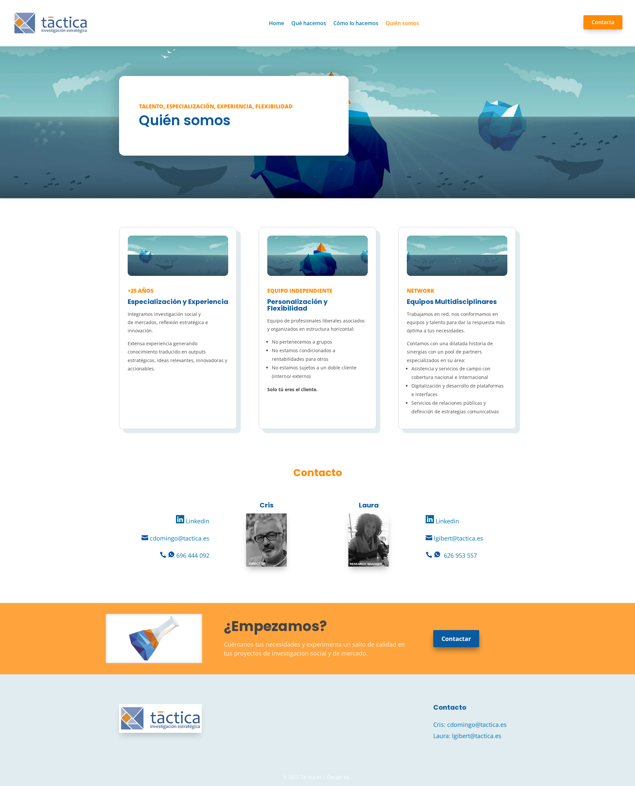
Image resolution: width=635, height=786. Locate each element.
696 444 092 (192, 555)
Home (276, 23)
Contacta (603, 22)
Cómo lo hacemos (355, 23)
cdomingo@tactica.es (179, 538)
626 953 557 (460, 555)
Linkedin (196, 521)
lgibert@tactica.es (458, 538)
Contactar (456, 639)
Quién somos (402, 23)
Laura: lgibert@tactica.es (467, 736)
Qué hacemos (308, 23)
